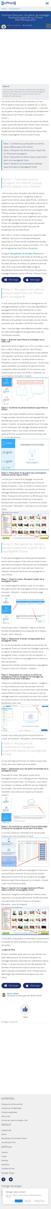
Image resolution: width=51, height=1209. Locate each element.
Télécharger (13, 279)
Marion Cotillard (14, 25)
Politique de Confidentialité (11, 1108)
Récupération (14, 9)
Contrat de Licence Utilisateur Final (14, 1120)
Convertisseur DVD (8, 1142)
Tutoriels (4, 1152)
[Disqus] (25, 1053)
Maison (4, 9)
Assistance (5, 1164)
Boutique (4, 1160)
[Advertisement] (25, 58)
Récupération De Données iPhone (24, 253)
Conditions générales (9, 1112)
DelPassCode (6, 1130)
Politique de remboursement (12, 1104)
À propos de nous (8, 1168)
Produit (4, 1156)
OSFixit (4, 1134)
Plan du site (5, 1116)
